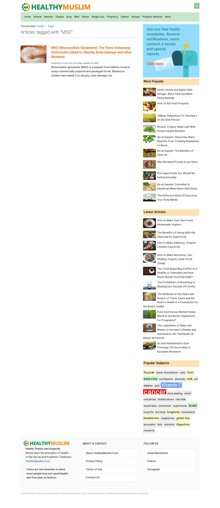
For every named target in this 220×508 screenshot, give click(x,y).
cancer (155, 392)
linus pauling (174, 393)
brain (193, 405)
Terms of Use (94, 469)
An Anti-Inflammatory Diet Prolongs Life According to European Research (173, 347)
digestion (182, 424)
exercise (150, 379)
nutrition (169, 424)
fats (159, 424)
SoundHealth (67, 63)
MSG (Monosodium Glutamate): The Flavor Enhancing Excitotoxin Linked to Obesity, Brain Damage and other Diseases (91, 52)
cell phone (150, 399)
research (149, 430)
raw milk (180, 399)
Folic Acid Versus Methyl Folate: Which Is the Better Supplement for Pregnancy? (176, 316)
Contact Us (93, 477)
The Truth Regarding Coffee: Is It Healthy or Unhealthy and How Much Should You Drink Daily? (177, 273)
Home (40, 26)
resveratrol (188, 412)
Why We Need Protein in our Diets (177, 162)
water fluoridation (167, 372)
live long (160, 412)
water (187, 393)
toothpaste (166, 379)
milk (190, 379)
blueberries (151, 418)
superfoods (180, 405)
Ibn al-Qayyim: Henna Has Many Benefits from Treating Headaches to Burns (178, 141)
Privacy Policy (94, 461)
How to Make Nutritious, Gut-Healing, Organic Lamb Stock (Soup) (175, 259)
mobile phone (166, 399)
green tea (182, 418)
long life (148, 412)
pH (196, 379)
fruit (190, 372)
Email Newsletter (158, 453)
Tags (51, 26)
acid (156, 385)
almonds (180, 379)
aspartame (150, 405)
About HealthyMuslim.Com (102, 453)
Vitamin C (171, 385)
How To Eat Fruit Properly (172, 103)
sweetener (164, 405)
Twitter (151, 461)
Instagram (154, 469)
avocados (149, 424)
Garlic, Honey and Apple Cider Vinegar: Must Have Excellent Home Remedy (175, 94)
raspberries (168, 418)
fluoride (149, 372)
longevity (173, 412)
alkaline (148, 385)
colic (183, 372)
